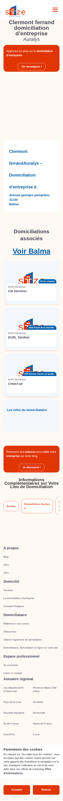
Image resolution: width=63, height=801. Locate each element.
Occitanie (38, 702)
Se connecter (11, 665)
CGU (6, 564)
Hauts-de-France (42, 723)
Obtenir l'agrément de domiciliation (23, 639)
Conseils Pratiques (14, 606)
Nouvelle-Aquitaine (14, 712)
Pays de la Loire (12, 702)
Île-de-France (11, 723)
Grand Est (9, 734)
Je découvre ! (32, 467)
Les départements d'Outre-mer (14, 689)
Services (8, 590)
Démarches (10, 631)
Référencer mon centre (16, 623)
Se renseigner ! (32, 66)
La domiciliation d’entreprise (19, 598)
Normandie (39, 712)
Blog (6, 556)
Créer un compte (13, 673)
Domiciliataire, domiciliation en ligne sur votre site (31, 647)
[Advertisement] (31, 106)
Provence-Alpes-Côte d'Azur (45, 689)
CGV (6, 572)
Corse (36, 734)
